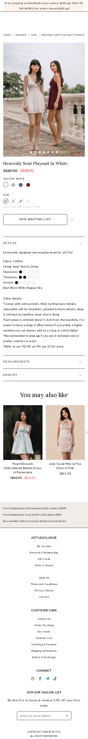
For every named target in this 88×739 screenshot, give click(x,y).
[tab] (44, 243)
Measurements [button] (16, 362)
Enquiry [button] (10, 375)
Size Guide (44, 631)
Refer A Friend (44, 565)
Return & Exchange (44, 657)
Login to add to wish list (72, 219)
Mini (34, 35)
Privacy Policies (44, 590)
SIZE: (7, 195)
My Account (44, 546)
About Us (44, 577)
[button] (86, 432)
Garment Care (44, 638)
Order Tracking (44, 625)
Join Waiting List (35, 219)
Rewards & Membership (44, 552)
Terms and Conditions (44, 584)
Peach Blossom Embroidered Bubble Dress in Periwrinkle (22, 468)
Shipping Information (44, 650)
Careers (44, 596)
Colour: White (13, 179)
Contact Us (44, 618)
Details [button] (10, 243)
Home (7, 35)
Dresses (21, 35)
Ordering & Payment (44, 644)
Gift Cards (44, 558)
